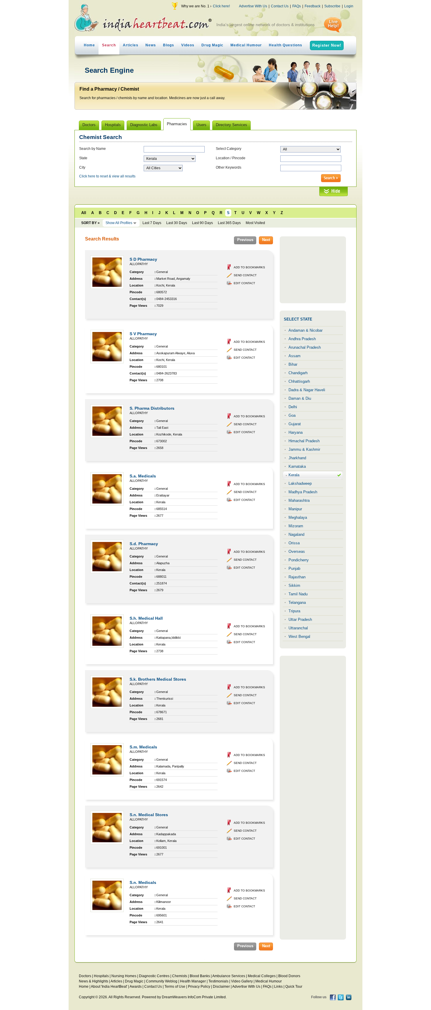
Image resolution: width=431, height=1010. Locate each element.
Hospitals (101, 976)
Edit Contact (244, 283)
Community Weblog (161, 981)
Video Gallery (242, 981)
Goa (292, 415)
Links (278, 986)
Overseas (297, 551)
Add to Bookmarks (249, 267)
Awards (136, 986)
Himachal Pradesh (304, 441)
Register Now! (326, 45)
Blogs (168, 45)
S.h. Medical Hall (146, 618)
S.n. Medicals (143, 882)
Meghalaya (298, 517)
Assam (295, 356)
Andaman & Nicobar (306, 330)
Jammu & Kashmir (304, 449)
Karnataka (297, 466)
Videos (187, 45)
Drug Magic (212, 45)
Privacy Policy (199, 986)
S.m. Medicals (143, 747)
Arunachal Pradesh (305, 347)
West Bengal (299, 636)
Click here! (221, 6)
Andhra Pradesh (302, 339)
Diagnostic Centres (154, 976)
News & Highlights (93, 981)
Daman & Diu (300, 398)
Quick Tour (293, 986)
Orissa (294, 543)
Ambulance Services (228, 976)
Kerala (294, 475)
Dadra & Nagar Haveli (307, 390)
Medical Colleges (262, 976)
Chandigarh (298, 373)
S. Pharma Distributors (152, 408)
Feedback (312, 6)
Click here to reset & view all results (107, 176)
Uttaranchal (298, 628)
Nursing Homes (123, 976)
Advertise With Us (253, 6)
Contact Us (280, 6)
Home (89, 45)
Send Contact (245, 275)
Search (109, 45)
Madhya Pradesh (303, 492)
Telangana (297, 602)
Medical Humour (246, 45)
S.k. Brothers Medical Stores (158, 679)
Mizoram (296, 526)
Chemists (179, 976)
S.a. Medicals (143, 476)
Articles (130, 45)
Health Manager (193, 981)
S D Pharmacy (143, 259)
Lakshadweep (300, 483)
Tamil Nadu (298, 594)
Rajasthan (297, 577)
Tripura (294, 611)
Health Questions (285, 45)
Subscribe (332, 6)
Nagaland (296, 534)
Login (348, 6)
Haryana (296, 432)
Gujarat (295, 424)
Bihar (293, 364)
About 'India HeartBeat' (109, 986)
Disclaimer (221, 986)
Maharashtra (299, 500)
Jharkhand (297, 458)
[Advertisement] (313, 269)
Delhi (293, 407)
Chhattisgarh (299, 381)
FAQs (296, 6)
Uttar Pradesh (300, 619)
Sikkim (294, 585)
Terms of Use (174, 986)
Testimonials (218, 981)
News (150, 45)
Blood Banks (200, 976)
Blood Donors (289, 976)
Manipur (295, 509)
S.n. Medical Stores (149, 814)
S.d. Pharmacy (144, 543)
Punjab (294, 568)
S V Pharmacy (143, 333)
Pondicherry (299, 560)
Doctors (85, 976)
